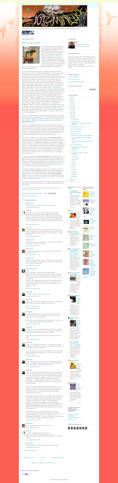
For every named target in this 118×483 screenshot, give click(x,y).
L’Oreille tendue (74, 232)
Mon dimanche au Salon (77, 126)
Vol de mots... (73, 382)
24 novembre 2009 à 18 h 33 (33, 427)
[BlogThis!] (50, 193)
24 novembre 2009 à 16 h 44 (33, 296)
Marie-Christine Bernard (37, 120)
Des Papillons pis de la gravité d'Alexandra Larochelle (93, 263)
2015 (71, 104)
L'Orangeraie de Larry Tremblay (93, 201)
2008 (71, 179)
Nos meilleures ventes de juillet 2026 (79, 299)
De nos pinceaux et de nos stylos (75, 273)
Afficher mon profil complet (82, 46)
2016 (71, 102)
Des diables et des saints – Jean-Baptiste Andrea (75, 345)
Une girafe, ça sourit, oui (79, 364)
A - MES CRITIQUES (73, 76)
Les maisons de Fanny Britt (93, 245)
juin (72, 165)
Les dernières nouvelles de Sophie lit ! (75, 192)
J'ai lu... (72, 210)
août (72, 161)
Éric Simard (48, 170)
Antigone (79, 212)
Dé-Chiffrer (73, 150)
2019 (71, 97)
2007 (71, 181)
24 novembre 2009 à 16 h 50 (33, 339)
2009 (71, 117)
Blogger (66, 479)
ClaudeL (28, 203)
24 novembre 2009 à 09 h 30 (33, 236)
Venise (27, 292)
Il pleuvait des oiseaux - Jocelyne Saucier (93, 221)
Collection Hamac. (26, 172)
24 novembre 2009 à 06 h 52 (33, 207)
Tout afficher (79, 402)
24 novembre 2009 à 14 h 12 (33, 288)
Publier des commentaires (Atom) (47, 462)
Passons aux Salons (32, 195)
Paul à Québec (26, 98)
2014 (71, 106)
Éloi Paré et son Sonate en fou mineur (45, 118)
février (73, 174)
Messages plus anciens (58, 457)
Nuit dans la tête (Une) (75, 195)
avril (72, 170)
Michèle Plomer (51, 57)
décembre (74, 119)
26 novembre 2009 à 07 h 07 (33, 447)
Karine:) (28, 443)
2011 (71, 113)
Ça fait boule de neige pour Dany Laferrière (81, 135)
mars (72, 172)
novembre (74, 121)
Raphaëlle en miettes (55, 162)
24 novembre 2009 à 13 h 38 (33, 265)
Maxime (28, 249)
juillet (72, 163)
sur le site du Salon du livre (35, 189)
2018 (71, 99)
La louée (29, 175)
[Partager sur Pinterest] (55, 193)
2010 (71, 115)
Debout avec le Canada (79, 386)
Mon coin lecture (74, 341)
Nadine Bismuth (58, 107)
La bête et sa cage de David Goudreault (92, 194)
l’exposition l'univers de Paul (47, 177)
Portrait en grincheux (75, 233)
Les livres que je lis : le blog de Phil (75, 249)
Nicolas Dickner (31, 73)
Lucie (27, 227)
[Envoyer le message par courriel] (45, 193)
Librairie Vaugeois (75, 295)
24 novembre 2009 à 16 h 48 (33, 324)
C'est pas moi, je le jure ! (92, 228)
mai (72, 167)
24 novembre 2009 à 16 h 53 (33, 356)
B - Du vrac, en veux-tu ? (74, 79)
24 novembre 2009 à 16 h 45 (33, 308)
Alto (52, 73)
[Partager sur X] (52, 193)
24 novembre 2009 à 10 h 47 (33, 245)
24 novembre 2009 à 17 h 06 (33, 420)
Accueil (43, 457)
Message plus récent (28, 457)
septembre (74, 159)
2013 (71, 108)
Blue (27, 210)
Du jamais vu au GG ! (76, 133)
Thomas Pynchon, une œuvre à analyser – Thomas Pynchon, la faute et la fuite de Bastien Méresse (75, 254)
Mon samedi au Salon (76, 129)
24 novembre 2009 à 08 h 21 (33, 224)
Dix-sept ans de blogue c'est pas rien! (79, 323)
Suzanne (28, 258)
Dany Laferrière (54, 88)
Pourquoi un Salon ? (76, 131)
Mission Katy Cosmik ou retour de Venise (92, 254)
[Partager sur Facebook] (54, 193)
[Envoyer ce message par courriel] (49, 193)
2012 (71, 110)
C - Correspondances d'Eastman (76, 81)
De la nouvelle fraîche (76, 144)
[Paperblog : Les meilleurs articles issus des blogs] (24, 475)
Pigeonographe (25, 184)
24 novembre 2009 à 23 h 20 (33, 439)
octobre (73, 156)
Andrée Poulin (29, 268)
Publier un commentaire (30, 450)
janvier (73, 176)
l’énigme (31, 88)
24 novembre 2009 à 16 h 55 (33, 367)
